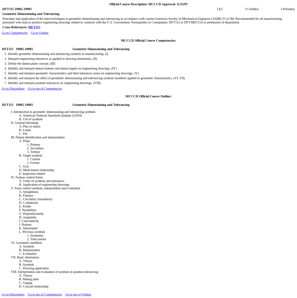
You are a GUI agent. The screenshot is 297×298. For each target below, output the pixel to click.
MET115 (34, 27)
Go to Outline (39, 33)
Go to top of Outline (78, 294)
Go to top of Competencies (45, 88)
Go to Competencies (15, 33)
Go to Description (13, 88)
